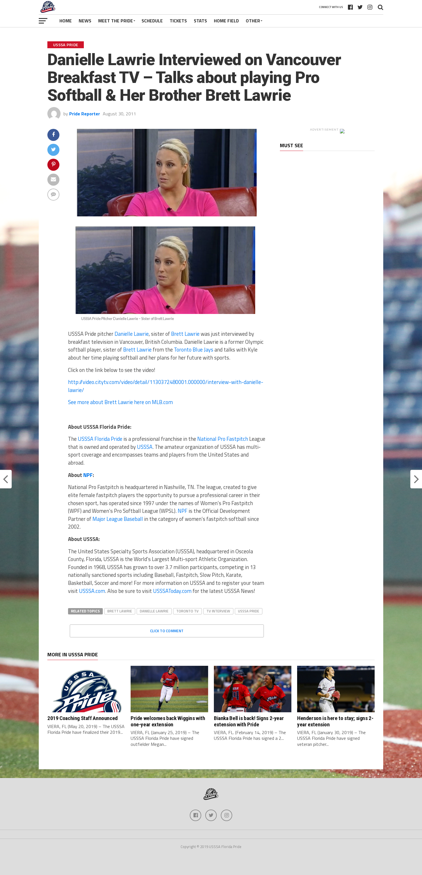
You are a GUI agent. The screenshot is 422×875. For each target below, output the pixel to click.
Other (253, 20)
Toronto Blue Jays (193, 350)
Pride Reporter (84, 113)
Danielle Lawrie (132, 334)
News (85, 20)
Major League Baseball (117, 519)
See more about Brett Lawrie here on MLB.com (120, 402)
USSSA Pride (248, 611)
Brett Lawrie (185, 334)
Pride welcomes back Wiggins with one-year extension (168, 721)
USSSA (144, 447)
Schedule (152, 20)
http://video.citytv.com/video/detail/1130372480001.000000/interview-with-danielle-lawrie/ (165, 386)
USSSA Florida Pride (99, 439)
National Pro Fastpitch (222, 439)
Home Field (226, 20)
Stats (200, 20)
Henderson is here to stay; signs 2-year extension (335, 721)
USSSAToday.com (172, 591)
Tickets (178, 20)
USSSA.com (92, 591)
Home (65, 20)
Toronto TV (187, 611)
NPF (88, 475)
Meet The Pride (115, 20)
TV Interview (218, 611)
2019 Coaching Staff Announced (82, 718)
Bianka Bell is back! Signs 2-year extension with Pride (249, 721)
